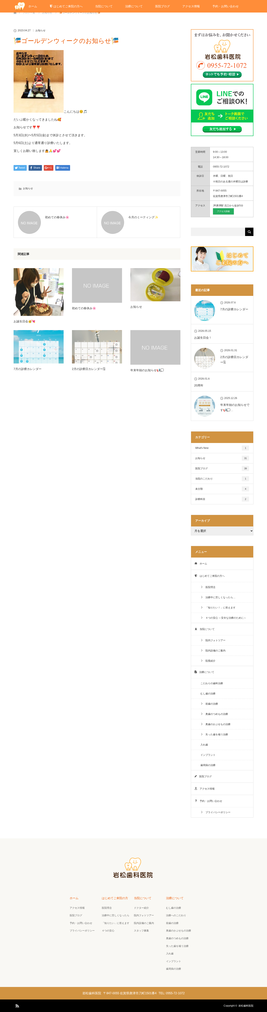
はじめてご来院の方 (115, 898)
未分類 (220, 488)
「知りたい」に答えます (115, 923)
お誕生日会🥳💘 (24, 321)
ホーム (32, 6)
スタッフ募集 (141, 930)
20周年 (198, 385)
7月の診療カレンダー (28, 369)
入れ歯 (204, 744)
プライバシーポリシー (216, 812)
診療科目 (220, 499)
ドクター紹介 (141, 907)
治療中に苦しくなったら (115, 915)
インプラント (207, 754)
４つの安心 (108, 930)
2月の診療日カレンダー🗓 (88, 369)
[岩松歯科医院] (133, 877)
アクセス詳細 (223, 211)
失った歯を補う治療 (215, 734)
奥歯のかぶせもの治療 (216, 724)
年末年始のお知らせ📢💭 (147, 370)
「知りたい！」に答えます (219, 607)
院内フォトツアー (214, 640)
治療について (134, 6)
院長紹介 (209, 660)
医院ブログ (162, 6)
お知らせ (40, 30)
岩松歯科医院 (245, 1005)
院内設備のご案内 (214, 650)
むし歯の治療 (207, 693)
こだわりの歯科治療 (211, 683)
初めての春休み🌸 (84, 308)
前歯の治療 (210, 703)
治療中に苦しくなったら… (219, 597)
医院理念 (209, 587)
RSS (17, 1005)
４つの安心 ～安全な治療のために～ (224, 617)
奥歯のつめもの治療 (215, 714)
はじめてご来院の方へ (68, 6)
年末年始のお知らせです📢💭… (234, 407)
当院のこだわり (220, 478)
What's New (220, 448)
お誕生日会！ (203, 337)
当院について (104, 6)
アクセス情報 (191, 6)
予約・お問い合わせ (225, 6)
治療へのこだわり (176, 915)
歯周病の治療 (207, 765)
